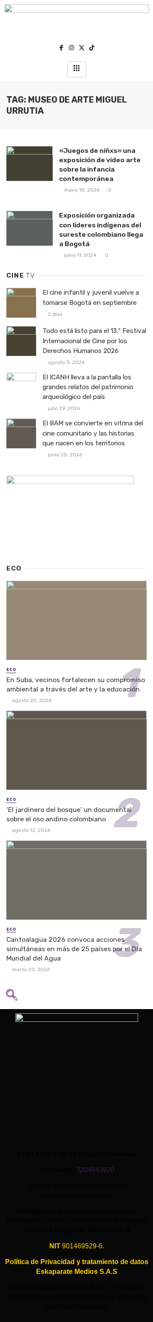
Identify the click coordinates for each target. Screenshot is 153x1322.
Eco (11, 670)
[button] (11, 997)
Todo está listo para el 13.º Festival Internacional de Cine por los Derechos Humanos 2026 (94, 340)
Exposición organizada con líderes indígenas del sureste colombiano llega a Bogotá (101, 229)
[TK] (92, 48)
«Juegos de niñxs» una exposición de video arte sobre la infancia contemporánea (100, 164)
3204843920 (95, 1169)
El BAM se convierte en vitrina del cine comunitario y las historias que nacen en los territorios (92, 433)
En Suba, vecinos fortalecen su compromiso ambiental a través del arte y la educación (75, 684)
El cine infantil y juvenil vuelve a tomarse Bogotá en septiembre (90, 297)
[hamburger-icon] (76, 69)
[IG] (71, 48)
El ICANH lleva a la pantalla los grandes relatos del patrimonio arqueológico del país (87, 387)
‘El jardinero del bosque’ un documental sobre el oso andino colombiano (69, 814)
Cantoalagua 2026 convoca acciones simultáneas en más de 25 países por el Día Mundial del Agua (74, 948)
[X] (82, 48)
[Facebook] (61, 48)
